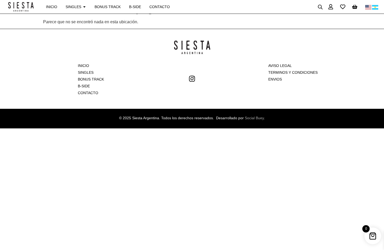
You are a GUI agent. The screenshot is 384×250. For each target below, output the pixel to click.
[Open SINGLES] (84, 7)
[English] (368, 6)
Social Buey (254, 118)
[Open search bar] (320, 7)
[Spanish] (375, 6)
